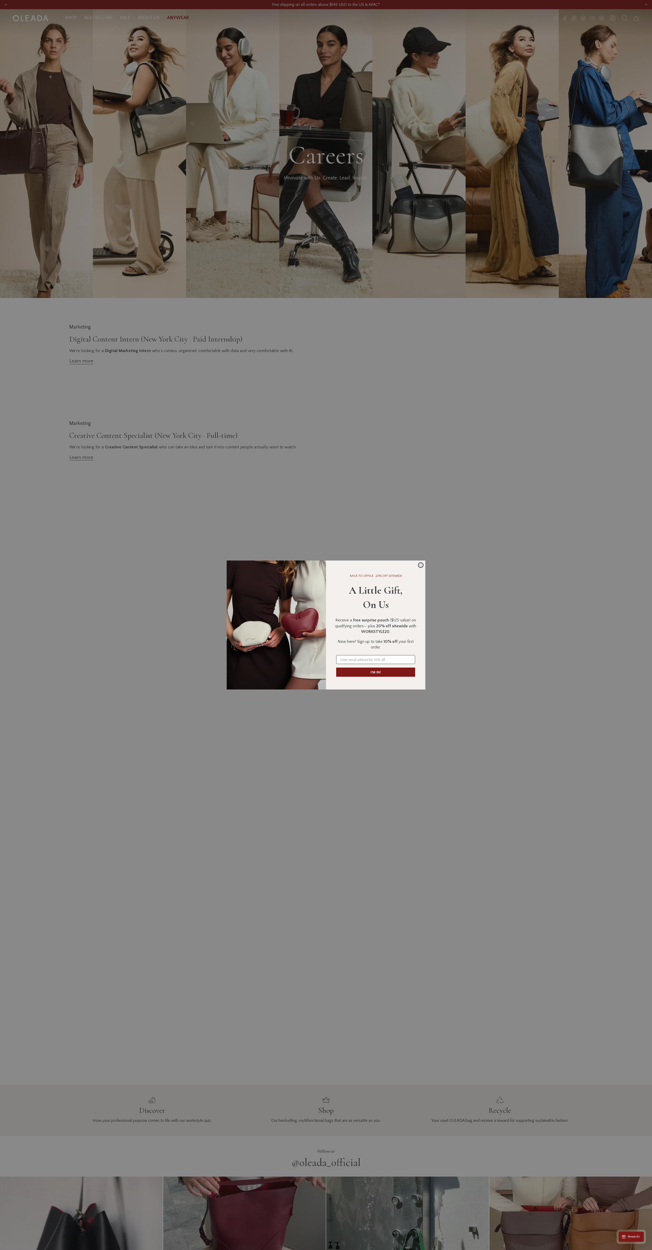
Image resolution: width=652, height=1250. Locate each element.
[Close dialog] (420, 565)
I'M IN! (376, 672)
